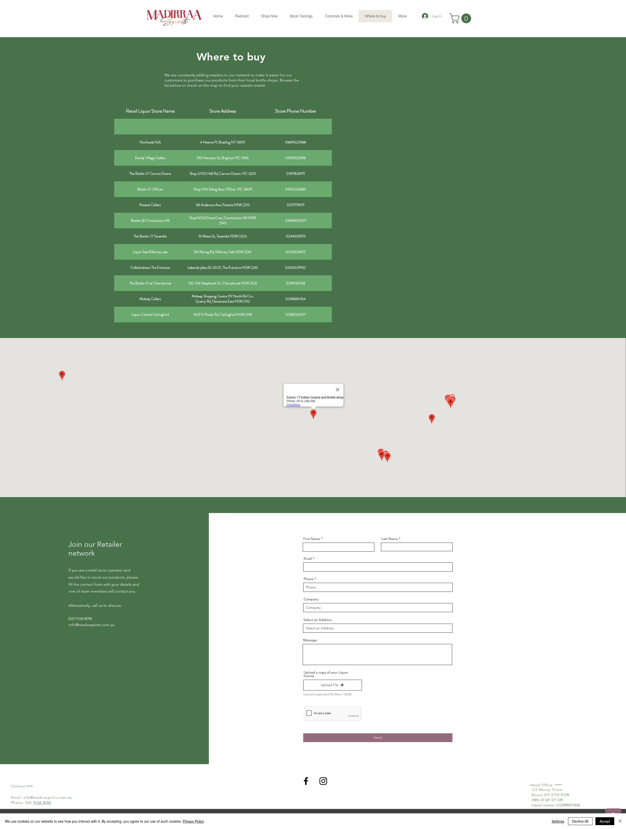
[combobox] (377, 628)
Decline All (580, 821)
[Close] (620, 821)
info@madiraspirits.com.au (91, 624)
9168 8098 (42, 802)
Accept (605, 821)
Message (310, 640)
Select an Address (317, 619)
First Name (311, 538)
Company (311, 599)
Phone (308, 579)
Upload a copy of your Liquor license (326, 674)
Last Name (389, 538)
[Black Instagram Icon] (323, 781)
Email (308, 558)
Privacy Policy (193, 821)
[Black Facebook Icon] (306, 781)
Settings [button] (558, 821)
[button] (461, 18)
